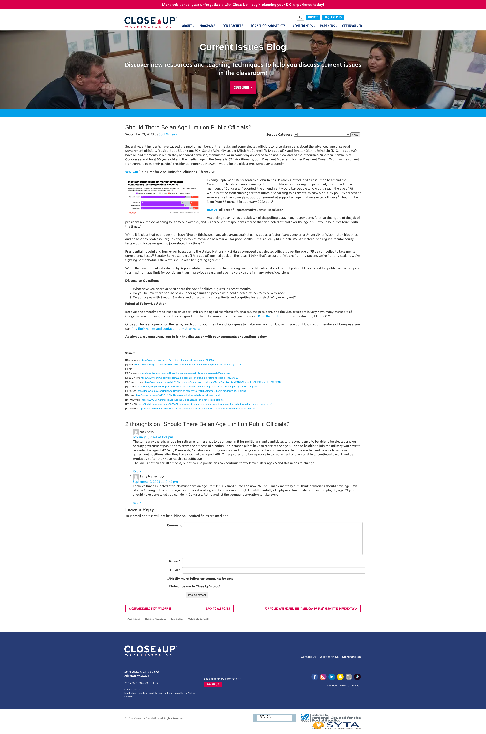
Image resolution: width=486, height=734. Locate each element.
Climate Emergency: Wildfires (151, 608)
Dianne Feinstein (155, 619)
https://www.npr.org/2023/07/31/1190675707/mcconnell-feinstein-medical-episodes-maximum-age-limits (187, 364)
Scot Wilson (168, 134)
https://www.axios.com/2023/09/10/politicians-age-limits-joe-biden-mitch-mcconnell (177, 395)
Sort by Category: (279, 134)
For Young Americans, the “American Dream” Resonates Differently (309, 608)
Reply (137, 471)
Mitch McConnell (198, 619)
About (187, 26)
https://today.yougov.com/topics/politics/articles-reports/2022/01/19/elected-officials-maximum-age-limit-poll (192, 391)
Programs (207, 26)
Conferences (303, 26)
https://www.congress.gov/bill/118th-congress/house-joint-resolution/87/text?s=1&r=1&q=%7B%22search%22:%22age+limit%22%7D (212, 382)
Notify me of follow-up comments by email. (203, 578)
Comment (174, 525)
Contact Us (308, 657)
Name (174, 561)
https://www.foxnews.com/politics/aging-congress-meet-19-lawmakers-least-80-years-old (185, 373)
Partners (327, 26)
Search (332, 685)
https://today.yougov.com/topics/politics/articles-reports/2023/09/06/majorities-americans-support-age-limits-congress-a (198, 386)
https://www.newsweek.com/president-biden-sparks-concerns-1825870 (177, 360)
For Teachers (233, 26)
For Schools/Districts (268, 26)
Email (175, 570)
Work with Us (329, 657)
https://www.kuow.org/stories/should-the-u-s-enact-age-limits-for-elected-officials (183, 400)
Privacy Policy (350, 685)
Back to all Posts (218, 608)
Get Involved (352, 26)
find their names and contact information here (165, 328)
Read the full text (270, 316)
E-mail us (213, 684)
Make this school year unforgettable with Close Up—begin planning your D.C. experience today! (243, 5)
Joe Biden (177, 619)
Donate (313, 17)
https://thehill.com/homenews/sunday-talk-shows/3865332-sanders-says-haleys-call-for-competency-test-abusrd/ (197, 408)
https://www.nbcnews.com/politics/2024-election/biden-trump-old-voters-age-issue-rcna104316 (189, 378)
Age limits (133, 619)
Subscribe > (243, 87)
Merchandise (351, 657)
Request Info (333, 17)
